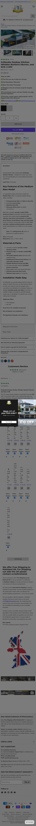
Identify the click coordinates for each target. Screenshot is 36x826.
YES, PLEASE (9, 421)
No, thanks (9, 424)
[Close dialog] (35, 401)
